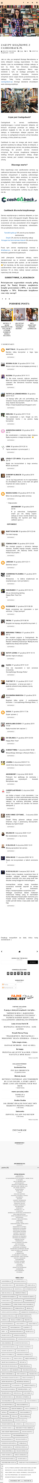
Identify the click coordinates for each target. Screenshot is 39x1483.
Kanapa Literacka (19, 1205)
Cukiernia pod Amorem (8, 1296)
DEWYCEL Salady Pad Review (20, 1114)
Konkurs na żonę (19, 1335)
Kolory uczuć (6, 1335)
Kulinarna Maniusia (14, 695)
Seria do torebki (16, 1408)
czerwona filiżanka (15, 574)
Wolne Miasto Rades (7, 1458)
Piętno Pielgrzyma (7, 1381)
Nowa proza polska (28, 1370)
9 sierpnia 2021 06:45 (27, 871)
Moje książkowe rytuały (19, 1215)
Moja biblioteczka (19, 1214)
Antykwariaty (19, 1183)
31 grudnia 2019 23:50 (24, 738)
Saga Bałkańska (6, 1400)
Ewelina (9, 414)
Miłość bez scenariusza (8, 1362)
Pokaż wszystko (33, 1058)
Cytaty (19, 1192)
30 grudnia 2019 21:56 (26, 493)
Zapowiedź (19, 1265)
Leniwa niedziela (21, 1350)
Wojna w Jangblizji (20, 1454)
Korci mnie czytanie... (15, 815)
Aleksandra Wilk (6, 1285)
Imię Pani (27, 1319)
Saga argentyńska (7, 1404)
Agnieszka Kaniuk (13, 430)
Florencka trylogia (7, 1316)
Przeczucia (17, 1393)
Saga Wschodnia (31, 1400)
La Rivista (19, 1211)
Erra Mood (10, 857)
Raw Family (27, 1393)
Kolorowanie (19, 1206)
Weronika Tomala (13, 632)
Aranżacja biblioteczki (19, 1184)
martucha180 (12, 531)
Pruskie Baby (5, 1393)
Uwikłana (22, 1443)
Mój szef (22, 1362)
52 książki (19, 1180)
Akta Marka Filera (19, 1281)
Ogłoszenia (19, 1217)
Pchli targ (19, 1222)
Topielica (20, 1094)
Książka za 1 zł (19, 1209)
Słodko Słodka (20, 1100)
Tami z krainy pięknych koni (10, 1431)
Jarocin (4, 1327)
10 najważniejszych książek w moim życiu (19, 1178)
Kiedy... (4, 1331)
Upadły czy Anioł (13, 458)
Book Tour (19, 1190)
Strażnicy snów (19, 1420)
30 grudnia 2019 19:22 (22, 414)
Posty (6, 984)
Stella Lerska (24, 1416)
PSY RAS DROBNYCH (20, 1070)
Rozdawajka (20, 1240)
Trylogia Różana (6, 1439)
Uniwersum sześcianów (8, 1443)
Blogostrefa (19, 1189)
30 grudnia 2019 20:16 (19, 446)
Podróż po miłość (29, 1385)
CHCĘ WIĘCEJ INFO (15, 1480)
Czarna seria (5, 1300)
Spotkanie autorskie (19, 1247)
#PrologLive (19, 1176)
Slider (12, 53)
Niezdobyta (5, 1370)
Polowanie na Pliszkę (8, 1389)
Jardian (9, 562)
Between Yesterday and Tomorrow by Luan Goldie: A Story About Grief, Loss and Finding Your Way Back (20, 1082)
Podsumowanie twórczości (19, 1223)
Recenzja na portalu (19, 1237)
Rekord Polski (19, 1239)
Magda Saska (11, 493)
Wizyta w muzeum (19, 1258)
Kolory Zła (29, 1331)
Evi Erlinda (11, 738)
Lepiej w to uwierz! (7, 1354)
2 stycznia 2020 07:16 (21, 762)
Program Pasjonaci (19, 1230)
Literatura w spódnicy (23, 1354)
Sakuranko (11, 590)
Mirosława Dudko (14, 724)
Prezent (19, 1225)
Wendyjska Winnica (20, 1447)
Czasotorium (5, 1304)
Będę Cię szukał (6, 1292)
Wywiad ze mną (20, 1262)
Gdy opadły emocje (22, 1316)
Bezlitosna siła (6, 1289)
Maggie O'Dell (6, 1358)
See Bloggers (19, 1244)
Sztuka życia (29, 1424)
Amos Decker (19, 1285)
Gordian (4, 1319)
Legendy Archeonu (7, 1350)
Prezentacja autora (19, 1226)
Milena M (10, 833)
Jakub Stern (31, 1323)
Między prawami (29, 1358)
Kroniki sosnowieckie (8, 1339)
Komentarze (8, 988)
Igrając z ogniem (15, 1319)
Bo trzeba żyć (29, 1289)
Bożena (9, 375)
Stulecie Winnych (7, 1424)
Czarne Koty (17, 1300)
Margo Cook (17, 1358)
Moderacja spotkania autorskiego (19, 1212)
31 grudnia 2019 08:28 (24, 606)
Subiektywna (11, 750)
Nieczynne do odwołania (9, 1366)
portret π (11, 681)
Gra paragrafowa (19, 1201)
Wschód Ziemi (21, 1458)
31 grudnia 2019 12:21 (20, 665)
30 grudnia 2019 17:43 (26, 363)
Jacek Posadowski (7, 1323)
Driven (28, 1308)
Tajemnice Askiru (6, 1427)
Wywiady (19, 1264)
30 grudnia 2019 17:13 (24, 349)
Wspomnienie (19, 1259)
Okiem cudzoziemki (7, 1373)
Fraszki (19, 1198)
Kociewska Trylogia (15, 1331)
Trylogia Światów (20, 1439)
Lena (8, 446)
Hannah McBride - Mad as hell (20, 1045)
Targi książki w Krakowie (19, 1250)
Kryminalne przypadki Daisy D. (27, 1339)
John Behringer (14, 1327)
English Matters (19, 1194)
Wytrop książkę (19, 1261)
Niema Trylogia (24, 1366)
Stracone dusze (6, 1420)
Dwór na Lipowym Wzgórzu (9, 1312)
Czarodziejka (29, 1300)
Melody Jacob (20, 1076)
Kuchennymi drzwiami (20, 1343)
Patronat (20, 1220)
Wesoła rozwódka (7, 1451)
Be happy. (20, 1049)
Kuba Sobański (6, 1343)
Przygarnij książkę (19, 1231)
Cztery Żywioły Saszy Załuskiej (22, 1304)
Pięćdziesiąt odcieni (22, 1381)
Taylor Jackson (26, 1431)
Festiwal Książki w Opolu (19, 1195)
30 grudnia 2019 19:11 (21, 375)
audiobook (19, 1269)
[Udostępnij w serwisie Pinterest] (9, 299)
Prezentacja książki (19, 1228)
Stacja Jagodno (24, 1412)
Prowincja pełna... (23, 1389)
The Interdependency (19, 1435)
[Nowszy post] (1, 951)
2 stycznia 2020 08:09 (25, 774)
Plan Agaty (5, 1385)
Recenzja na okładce (20, 1236)
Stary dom (5, 1416)
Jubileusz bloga (19, 1203)
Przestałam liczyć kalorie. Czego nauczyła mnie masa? (20, 1053)
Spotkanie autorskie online (19, 1248)
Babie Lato (30, 1285)
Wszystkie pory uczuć (8, 1462)
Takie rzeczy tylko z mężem (24, 1427)
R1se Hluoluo (12, 871)
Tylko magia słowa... (20, 1042)
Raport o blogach (20, 1233)
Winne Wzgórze (6, 1454)
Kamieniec (26, 1327)
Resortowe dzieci (7, 1397)
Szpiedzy (18, 1424)
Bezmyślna (18, 1289)
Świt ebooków (19, 1270)
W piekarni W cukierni (19, 1255)
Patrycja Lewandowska (16, 394)
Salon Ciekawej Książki (19, 1242)
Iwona (8, 620)
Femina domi (11, 543)
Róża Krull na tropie (22, 1397)
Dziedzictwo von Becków (28, 1312)
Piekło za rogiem (27, 1377)
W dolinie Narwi (6, 1447)
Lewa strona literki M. (20, 1024)
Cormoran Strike (20, 1292)
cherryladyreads (14, 790)
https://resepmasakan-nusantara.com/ (20, 890)
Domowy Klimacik (13, 475)
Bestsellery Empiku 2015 (19, 1186)
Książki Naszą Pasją (20, 1033)
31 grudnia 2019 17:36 (20, 711)
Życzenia (19, 1272)
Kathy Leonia (11, 653)
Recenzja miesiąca (19, 1234)
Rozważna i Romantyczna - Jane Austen (20, 1028)
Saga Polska (18, 1400)
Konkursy (19, 1208)
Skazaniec (12, 1412)
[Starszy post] (37, 951)
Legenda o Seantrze (24, 1346)
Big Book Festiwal (20, 1187)
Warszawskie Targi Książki (19, 1256)
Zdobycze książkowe (19, 1267)
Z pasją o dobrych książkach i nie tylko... (20, 1010)
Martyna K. (11, 349)
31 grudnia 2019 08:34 (20, 620)
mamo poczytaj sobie (20, 1091)
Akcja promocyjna (19, 1181)
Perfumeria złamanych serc (10, 1377)
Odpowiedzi (12, 503)
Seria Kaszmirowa (22, 1404)
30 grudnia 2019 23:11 (22, 562)
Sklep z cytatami (19, 1245)
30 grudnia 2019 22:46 (27, 531)
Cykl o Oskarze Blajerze (26, 1296)
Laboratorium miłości (8, 1346)
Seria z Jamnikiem (30, 1408)
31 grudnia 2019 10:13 (26, 653)
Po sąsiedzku (16, 1385)
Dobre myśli (18, 1308)
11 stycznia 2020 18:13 (24, 857)
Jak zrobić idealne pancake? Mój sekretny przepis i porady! (20, 1104)
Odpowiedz (10, 357)
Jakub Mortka (20, 1323)
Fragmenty (19, 1197)
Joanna (9, 762)
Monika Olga (11, 363)
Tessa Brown (5, 1435)
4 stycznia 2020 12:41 (24, 845)
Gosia (8, 711)
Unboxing (19, 1251)
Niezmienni (15, 1370)
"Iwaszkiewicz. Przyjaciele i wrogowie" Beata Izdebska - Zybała (20, 1037)
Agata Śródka (5, 1281)
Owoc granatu (21, 1373)
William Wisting (20, 1451)
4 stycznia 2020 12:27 (23, 833)
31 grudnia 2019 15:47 (24, 681)
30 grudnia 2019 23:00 (25, 543)
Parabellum (32, 1373)
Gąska (8, 665)
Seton (3, 1412)
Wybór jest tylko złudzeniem (27, 1462)
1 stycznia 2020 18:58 (26, 750)
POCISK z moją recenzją (19, 1219)
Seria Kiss (4, 1408)
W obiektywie (19, 1253)
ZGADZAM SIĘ (27, 1480)
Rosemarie (10, 606)
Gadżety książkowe (19, 1200)
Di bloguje (10, 845)
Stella (14, 1416)
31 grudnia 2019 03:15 (24, 590)
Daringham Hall (6, 1308)
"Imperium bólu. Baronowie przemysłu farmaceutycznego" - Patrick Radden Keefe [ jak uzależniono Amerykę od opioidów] (20, 1016)
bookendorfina (20, 1067)
